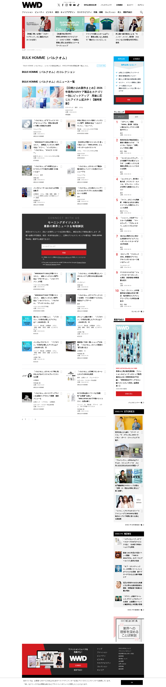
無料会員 (121, 59)
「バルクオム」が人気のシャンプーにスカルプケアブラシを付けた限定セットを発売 (90, 190)
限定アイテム (124, 211)
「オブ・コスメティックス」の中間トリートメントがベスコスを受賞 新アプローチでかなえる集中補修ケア (132, 571)
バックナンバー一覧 (135, 402)
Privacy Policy (81, 262)
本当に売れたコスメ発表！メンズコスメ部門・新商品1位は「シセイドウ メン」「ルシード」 (90, 123)
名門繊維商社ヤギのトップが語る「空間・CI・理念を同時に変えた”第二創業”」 (127, 488)
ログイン (141, 5)
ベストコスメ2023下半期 (40, 306)
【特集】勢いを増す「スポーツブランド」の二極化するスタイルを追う (37, 37)
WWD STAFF (69, 110)
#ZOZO (35, 333)
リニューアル (37, 129)
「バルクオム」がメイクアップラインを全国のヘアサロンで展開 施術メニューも (46, 395)
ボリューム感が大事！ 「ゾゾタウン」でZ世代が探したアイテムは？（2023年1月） (90, 319)
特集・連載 (98, 12)
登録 (128, 100)
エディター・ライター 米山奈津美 (43, 405)
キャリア (100, 670)
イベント (36, 175)
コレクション (110, 12)
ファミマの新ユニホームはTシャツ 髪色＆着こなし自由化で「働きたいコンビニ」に (97, 37)
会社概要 (121, 661)
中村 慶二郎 (80, 354)
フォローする (102, 65)
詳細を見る (128, 394)
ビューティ (39, 12)
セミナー (130, 5)
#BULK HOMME (38, 136)
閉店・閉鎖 (123, 151)
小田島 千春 (80, 332)
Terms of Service (51, 264)
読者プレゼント (38, 156)
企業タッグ (84, 377)
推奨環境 (121, 656)
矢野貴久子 (36, 200)
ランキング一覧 (136, 311)
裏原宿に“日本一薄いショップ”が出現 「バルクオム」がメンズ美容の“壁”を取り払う (90, 344)
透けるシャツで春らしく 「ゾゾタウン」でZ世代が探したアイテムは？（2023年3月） (46, 319)
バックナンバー (106, 5)
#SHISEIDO (81, 158)
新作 (76, 107)
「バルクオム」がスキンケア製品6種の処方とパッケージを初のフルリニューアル (90, 169)
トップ (99, 649)
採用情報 (121, 666)
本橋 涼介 (36, 178)
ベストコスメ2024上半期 (40, 285)
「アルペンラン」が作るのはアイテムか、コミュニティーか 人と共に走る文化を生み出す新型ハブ (127, 462)
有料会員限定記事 (90, 5)
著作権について (123, 658)
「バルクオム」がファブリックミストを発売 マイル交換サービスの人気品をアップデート (90, 297)
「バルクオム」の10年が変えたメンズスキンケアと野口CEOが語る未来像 (90, 276)
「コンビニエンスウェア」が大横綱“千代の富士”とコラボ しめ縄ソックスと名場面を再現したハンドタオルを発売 (129, 163)
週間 (136, 117)
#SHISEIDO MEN (82, 133)
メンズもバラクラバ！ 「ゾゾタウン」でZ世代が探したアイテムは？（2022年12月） (46, 344)
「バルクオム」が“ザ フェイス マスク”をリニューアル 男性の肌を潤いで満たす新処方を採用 (46, 123)
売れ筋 (79, 129)
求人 (119, 12)
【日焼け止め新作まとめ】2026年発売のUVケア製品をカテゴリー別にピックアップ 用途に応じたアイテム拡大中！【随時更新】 (84, 95)
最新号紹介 (127, 12)
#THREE (36, 160)
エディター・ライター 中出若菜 (86, 380)
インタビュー (81, 282)
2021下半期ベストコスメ (87, 406)
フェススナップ (124, 265)
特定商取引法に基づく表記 (126, 653)
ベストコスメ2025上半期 (51, 156)
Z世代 (44, 327)
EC (85, 351)
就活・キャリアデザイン (65, 12)
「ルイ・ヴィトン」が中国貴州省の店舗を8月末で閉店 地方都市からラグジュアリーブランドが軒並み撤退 (129, 295)
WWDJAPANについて (125, 648)
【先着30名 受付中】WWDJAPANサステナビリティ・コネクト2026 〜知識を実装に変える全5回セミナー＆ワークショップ (67, 40)
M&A (121, 283)
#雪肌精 (67, 114)
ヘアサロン (45, 402)
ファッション (27, 12)
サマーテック (69, 107)
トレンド (36, 325)
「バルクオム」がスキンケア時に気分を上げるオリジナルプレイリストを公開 (46, 374)
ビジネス (49, 12)
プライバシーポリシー (64, 257)
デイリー (121, 117)
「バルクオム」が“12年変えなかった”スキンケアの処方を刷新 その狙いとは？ (45, 169)
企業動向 (36, 194)
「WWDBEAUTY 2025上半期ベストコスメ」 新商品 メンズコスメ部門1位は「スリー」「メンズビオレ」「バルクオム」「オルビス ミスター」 (46, 147)
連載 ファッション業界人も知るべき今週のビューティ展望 (46, 196)
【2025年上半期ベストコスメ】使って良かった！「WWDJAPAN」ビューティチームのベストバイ (90, 144)
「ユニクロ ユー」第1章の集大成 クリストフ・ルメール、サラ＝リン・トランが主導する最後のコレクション (129, 184)
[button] (142, 12)
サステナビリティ (84, 12)
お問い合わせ (122, 663)
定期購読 (119, 5)
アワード (95, 404)
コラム (81, 107)
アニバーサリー (94, 377)
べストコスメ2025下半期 (90, 129)
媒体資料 (121, 669)
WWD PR (133, 525)
